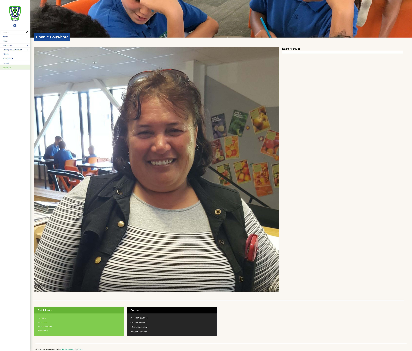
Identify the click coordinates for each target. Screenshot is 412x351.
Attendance (42, 323)
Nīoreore (6, 54)
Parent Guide (7, 45)
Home (5, 36)
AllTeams (80, 349)
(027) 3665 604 (140, 323)
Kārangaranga (8, 58)
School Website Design (67, 349)
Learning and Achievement (12, 50)
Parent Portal (43, 331)
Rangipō (6, 63)
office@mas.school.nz (139, 327)
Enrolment (42, 318)
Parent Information (45, 327)
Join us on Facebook (138, 332)
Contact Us (7, 67)
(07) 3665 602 (141, 318)
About (5, 41)
